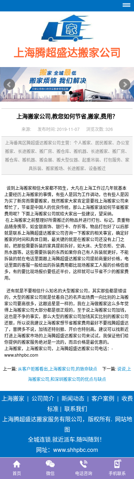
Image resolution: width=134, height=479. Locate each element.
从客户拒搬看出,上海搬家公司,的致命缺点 (57, 369)
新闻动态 (72, 398)
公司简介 (42, 398)
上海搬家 (12, 398)
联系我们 (75, 408)
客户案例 (102, 398)
